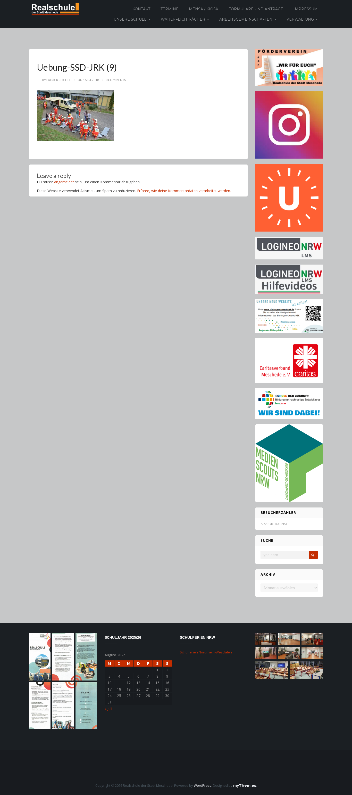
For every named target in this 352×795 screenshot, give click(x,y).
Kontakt (141, 9)
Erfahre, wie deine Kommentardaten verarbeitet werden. (184, 190)
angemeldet (64, 181)
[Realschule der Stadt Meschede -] (54, 8)
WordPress (202, 785)
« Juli (108, 708)
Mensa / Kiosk (203, 9)
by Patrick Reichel (56, 80)
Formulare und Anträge (256, 9)
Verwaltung (300, 19)
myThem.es (244, 785)
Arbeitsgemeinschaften (245, 19)
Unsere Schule (130, 19)
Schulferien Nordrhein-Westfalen (206, 652)
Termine (170, 9)
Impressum (306, 9)
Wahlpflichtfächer (183, 19)
